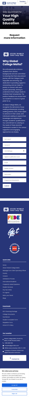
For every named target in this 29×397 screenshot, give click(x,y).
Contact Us (15, 359)
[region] (14, 382)
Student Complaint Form (10, 320)
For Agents (6, 292)
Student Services (8, 287)
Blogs (4, 298)
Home (4, 265)
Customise (15, 389)
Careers (5, 276)
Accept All (14, 385)
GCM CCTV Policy (8, 325)
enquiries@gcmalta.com (12, 345)
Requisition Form (8, 322)
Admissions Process (9, 279)
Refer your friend (8, 295)
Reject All (14, 393)
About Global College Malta (11, 268)
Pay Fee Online (7, 290)
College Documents (9, 314)
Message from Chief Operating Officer (14, 270)
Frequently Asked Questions (11, 284)
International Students (9, 281)
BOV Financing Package (10, 311)
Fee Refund (6, 317)
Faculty (5, 273)
